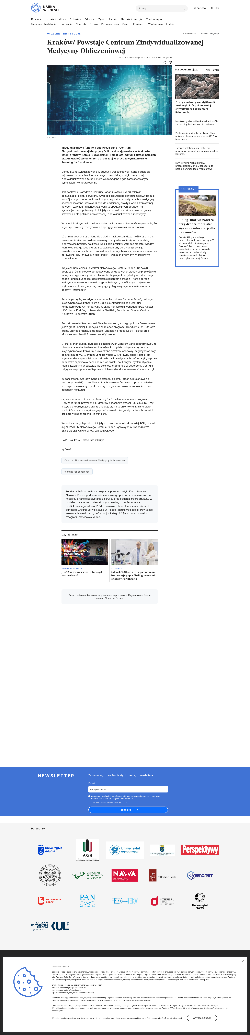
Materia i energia (132, 19)
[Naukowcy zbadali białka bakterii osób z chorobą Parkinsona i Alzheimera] (197, 123)
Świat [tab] (216, 69)
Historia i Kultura (55, 19)
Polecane (188, 189)
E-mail (91, 783)
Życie (101, 19)
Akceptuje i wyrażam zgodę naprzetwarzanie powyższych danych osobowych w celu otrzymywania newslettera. (126, 797)
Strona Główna (189, 33)
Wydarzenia (155, 24)
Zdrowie (89, 19)
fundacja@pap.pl (135, 1008)
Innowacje (66, 24)
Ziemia (113, 19)
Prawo (94, 24)
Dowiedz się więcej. (173, 1018)
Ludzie (170, 24)
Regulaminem (135, 595)
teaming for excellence (77, 471)
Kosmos (36, 19)
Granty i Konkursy (133, 24)
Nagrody (81, 24)
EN (217, 8)
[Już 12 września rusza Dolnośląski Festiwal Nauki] (84, 560)
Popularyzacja (110, 24)
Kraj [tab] (208, 69)
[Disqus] (109, 647)
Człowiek (75, 19)
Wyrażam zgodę (202, 1017)
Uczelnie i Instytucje (43, 24)
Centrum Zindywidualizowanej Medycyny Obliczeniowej (95, 460)
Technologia (154, 19)
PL (212, 8)
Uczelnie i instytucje (64, 33)
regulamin (105, 796)
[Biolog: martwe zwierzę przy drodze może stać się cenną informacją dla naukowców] (197, 228)
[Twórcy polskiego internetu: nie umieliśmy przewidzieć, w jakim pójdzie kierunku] (197, 151)
